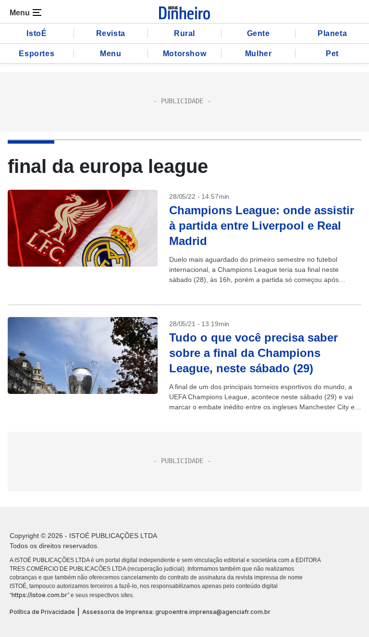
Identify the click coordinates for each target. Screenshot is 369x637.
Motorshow (184, 53)
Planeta (332, 33)
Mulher (258, 53)
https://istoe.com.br (39, 595)
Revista (110, 33)
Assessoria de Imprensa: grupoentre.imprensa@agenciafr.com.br (176, 611)
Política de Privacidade (42, 611)
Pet (332, 53)
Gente (258, 33)
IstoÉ (36, 33)
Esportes (36, 53)
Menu (110, 53)
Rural (184, 33)
